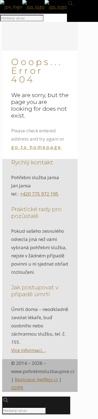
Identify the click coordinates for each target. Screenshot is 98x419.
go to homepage (36, 147)
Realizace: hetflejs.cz (36, 379)
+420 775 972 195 (39, 194)
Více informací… (28, 350)
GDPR (17, 388)
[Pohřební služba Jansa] (33, 6)
